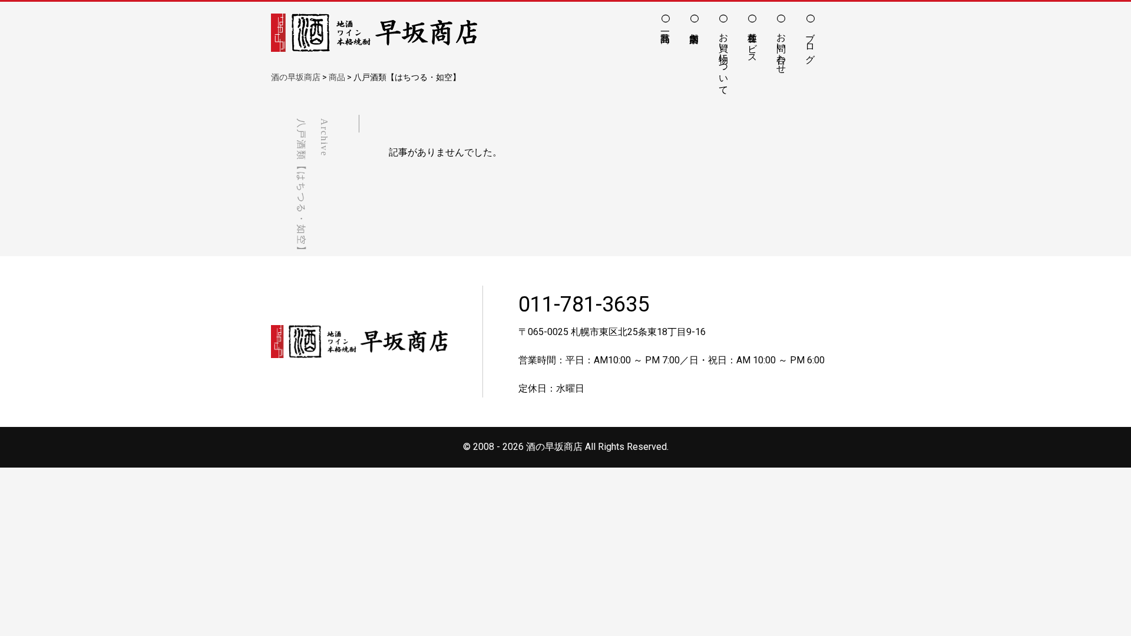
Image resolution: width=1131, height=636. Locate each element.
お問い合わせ (781, 47)
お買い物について (724, 58)
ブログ (810, 42)
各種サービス (753, 42)
